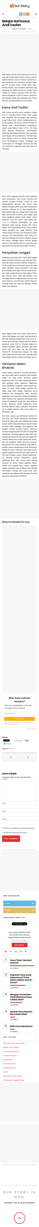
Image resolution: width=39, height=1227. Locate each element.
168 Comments (14, 987)
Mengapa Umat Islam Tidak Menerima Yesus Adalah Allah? (21, 997)
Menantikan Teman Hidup (12, 1076)
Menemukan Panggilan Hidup (13, 1080)
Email (4, 811)
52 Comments (14, 1031)
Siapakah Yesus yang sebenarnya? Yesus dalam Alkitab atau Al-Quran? (21, 979)
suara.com (5, 222)
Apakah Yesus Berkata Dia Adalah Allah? (21, 1012)
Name (3, 803)
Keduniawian (7, 1059)
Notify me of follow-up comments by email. (19, 828)
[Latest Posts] (16, 951)
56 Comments (14, 1019)
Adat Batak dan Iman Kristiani (14, 1043)
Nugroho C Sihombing (19, 28)
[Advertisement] (19, 53)
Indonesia (11, 748)
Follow (7, 903)
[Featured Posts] (11, 951)
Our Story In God (19, 1194)
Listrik (5, 1072)
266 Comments (14, 968)
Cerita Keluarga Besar (11, 1051)
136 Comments (14, 1005)
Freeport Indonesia (10, 1055)
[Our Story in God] (19, 5)
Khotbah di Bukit (9, 1064)
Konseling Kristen (9, 1068)
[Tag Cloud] (26, 951)
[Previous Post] (11, 757)
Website (4, 819)
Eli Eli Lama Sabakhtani (21, 1026)
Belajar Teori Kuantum (11, 1047)
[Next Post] (28, 757)
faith (11, 957)
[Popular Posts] (5, 951)
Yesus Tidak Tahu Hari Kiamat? (20, 961)
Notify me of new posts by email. (15, 832)
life (30, 28)
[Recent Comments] (21, 951)
